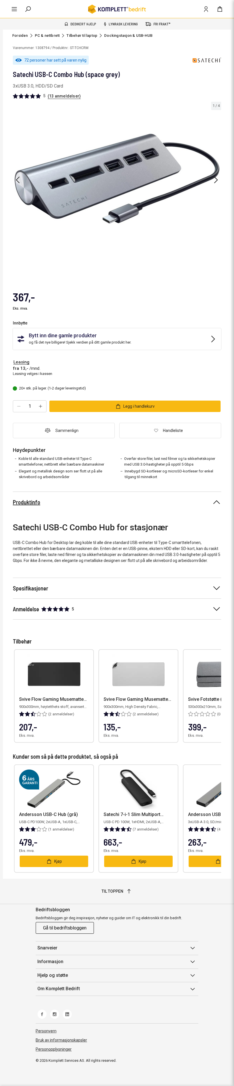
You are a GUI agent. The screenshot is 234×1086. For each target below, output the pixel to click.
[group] (117, 179)
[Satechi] (207, 60)
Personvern (46, 1031)
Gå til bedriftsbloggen (64, 928)
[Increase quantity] (40, 406)
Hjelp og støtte (52, 975)
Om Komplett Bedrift (58, 988)
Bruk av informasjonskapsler (61, 1040)
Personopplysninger (54, 1049)
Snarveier (47, 948)
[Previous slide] (18, 180)
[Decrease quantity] (19, 406)
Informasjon (50, 961)
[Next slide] (216, 180)
